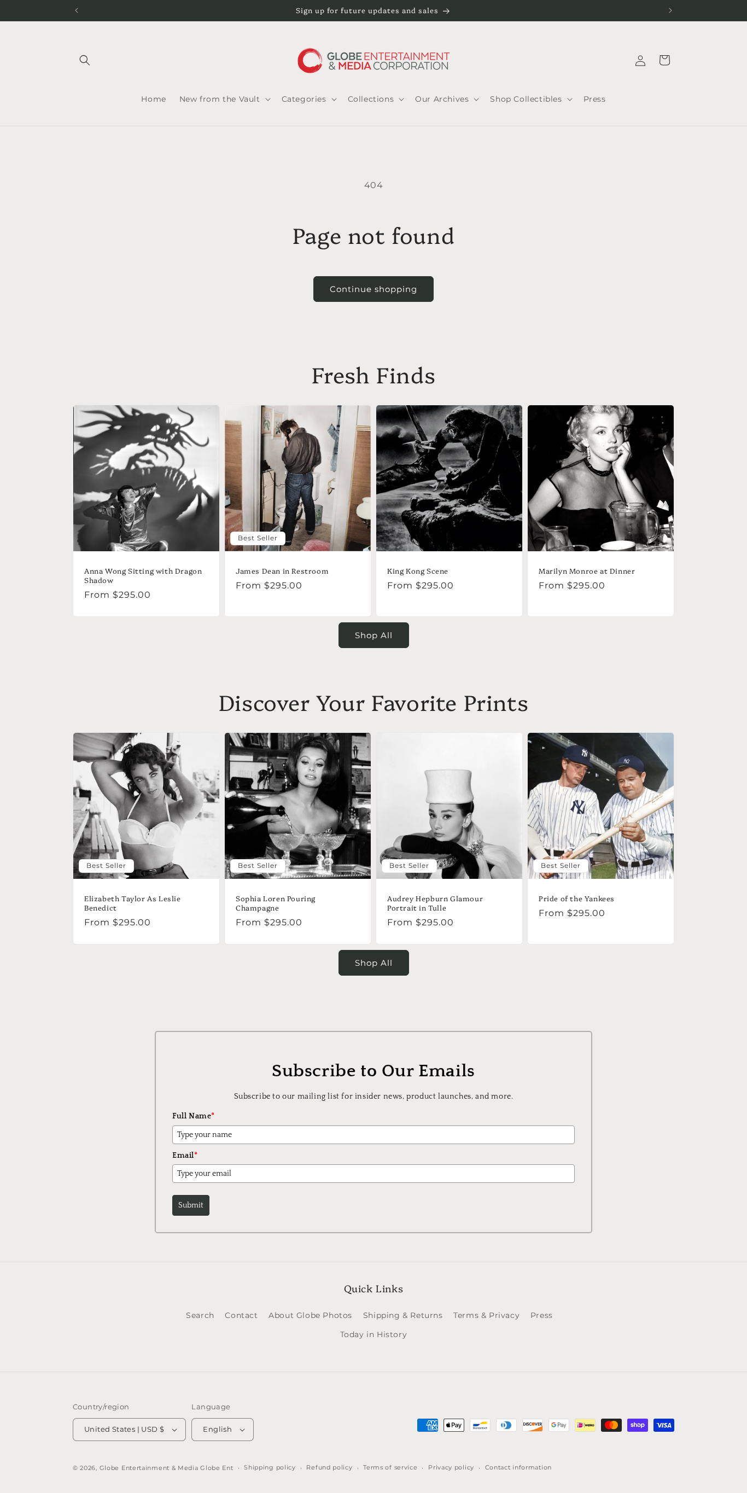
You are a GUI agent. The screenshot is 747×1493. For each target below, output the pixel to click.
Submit (190, 1205)
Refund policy (329, 1467)
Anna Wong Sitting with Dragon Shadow (143, 575)
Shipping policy (270, 1467)
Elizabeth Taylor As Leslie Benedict (132, 903)
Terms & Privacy (486, 1315)
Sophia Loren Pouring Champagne (276, 903)
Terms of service (390, 1467)
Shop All (374, 635)
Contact (241, 1315)
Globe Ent (216, 1468)
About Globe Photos (310, 1315)
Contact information (518, 1467)
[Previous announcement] (77, 10)
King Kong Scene (417, 570)
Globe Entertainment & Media (149, 1468)
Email (185, 1155)
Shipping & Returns (403, 1315)
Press (541, 1315)
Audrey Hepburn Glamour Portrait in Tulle (435, 903)
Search (200, 1315)
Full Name (193, 1116)
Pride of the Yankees (577, 898)
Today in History (373, 1334)
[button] (85, 60)
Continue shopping (373, 289)
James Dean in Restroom (282, 570)
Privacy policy (451, 1467)
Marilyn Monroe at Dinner (587, 570)
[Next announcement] (670, 10)
